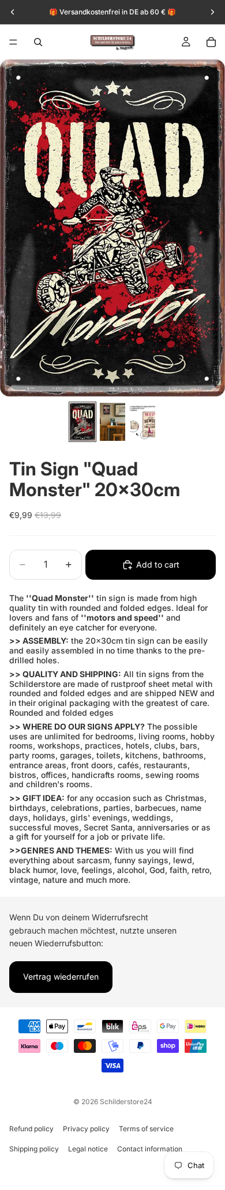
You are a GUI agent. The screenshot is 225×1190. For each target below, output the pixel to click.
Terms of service (146, 1128)
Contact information (149, 1148)
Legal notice (88, 1148)
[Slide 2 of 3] (112, 422)
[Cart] (211, 42)
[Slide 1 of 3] (82, 422)
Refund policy (31, 1128)
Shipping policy (34, 1148)
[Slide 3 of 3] (142, 422)
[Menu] (13, 42)
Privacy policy (86, 1128)
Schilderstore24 (126, 1101)
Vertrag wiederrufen (61, 976)
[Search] (38, 42)
